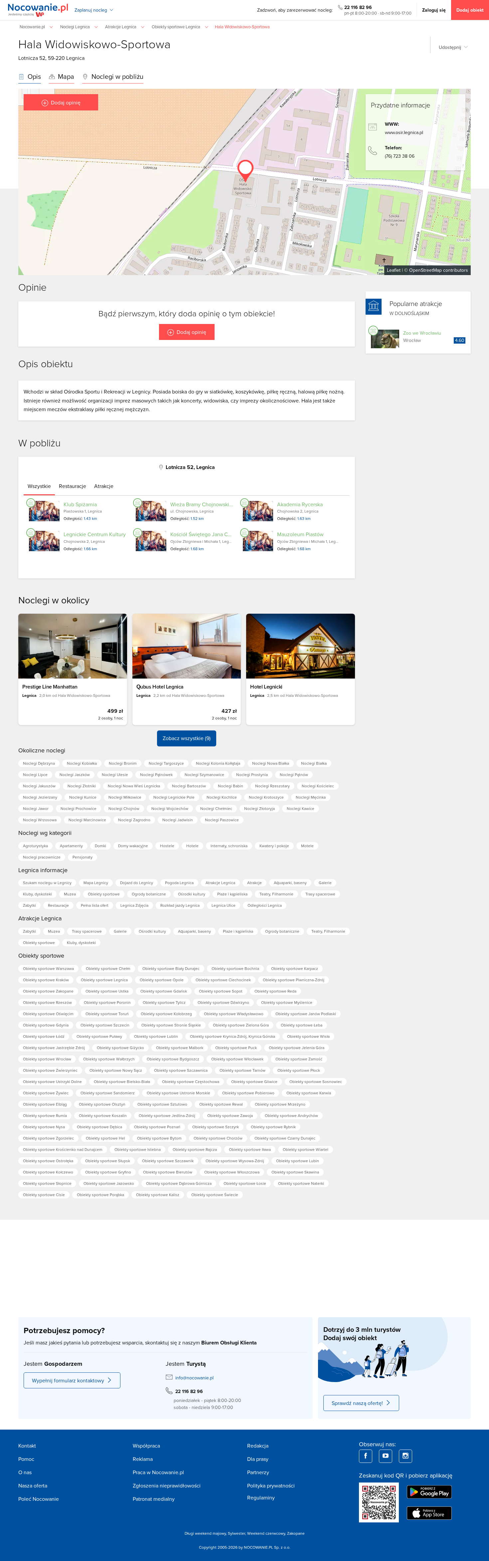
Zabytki (29, 905)
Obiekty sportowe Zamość (298, 1059)
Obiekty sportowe (104, 894)
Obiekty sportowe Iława (250, 1149)
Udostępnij (450, 47)
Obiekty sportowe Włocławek (237, 1059)
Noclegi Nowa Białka (270, 763)
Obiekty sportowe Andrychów (291, 1115)
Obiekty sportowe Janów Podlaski (305, 1013)
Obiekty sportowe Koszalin (103, 1115)
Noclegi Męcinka (311, 797)
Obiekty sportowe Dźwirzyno (223, 1002)
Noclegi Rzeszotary (272, 786)
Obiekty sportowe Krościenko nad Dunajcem (62, 1149)
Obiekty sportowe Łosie (245, 1183)
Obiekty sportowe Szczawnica (181, 1070)
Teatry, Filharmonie (276, 894)
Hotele (192, 846)
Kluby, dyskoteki (37, 894)
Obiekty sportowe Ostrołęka (48, 1161)
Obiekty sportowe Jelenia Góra (296, 1047)
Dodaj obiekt (470, 10)
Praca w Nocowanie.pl (158, 1472)
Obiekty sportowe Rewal (221, 1104)
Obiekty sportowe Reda (275, 991)
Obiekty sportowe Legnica (104, 980)
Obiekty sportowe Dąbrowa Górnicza (179, 1183)
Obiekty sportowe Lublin (156, 1036)
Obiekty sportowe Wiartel (305, 1149)
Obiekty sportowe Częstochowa (190, 1081)
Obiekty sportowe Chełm (108, 968)
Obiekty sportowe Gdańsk (163, 991)
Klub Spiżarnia (80, 504)
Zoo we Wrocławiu (422, 333)
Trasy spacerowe (320, 894)
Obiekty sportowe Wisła (308, 1036)
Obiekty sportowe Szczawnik (168, 1161)
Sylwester (236, 1533)
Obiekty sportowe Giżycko (120, 1047)
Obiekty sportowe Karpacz (294, 968)
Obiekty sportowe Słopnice (47, 1183)
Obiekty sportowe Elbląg (45, 1104)
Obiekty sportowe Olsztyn (102, 1104)
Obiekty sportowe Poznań (157, 1127)
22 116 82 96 (358, 7)
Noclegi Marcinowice (87, 820)
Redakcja (257, 1445)
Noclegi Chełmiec (216, 808)
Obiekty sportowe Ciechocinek (223, 980)
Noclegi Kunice (82, 797)
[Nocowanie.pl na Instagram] (405, 1456)
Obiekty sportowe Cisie (44, 1194)
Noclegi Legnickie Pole (174, 797)
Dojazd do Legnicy (136, 882)
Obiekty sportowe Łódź (44, 1036)
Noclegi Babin (230, 786)
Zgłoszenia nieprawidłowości (167, 1485)
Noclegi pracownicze (42, 857)
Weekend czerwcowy (266, 1533)
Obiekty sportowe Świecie (214, 1194)
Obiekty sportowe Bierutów (167, 1172)
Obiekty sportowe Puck (236, 1047)
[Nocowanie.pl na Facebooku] (365, 1456)
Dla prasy (257, 1459)
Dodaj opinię (66, 102)
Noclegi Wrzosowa (40, 820)
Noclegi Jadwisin (177, 820)
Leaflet (394, 270)
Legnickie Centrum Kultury (95, 534)
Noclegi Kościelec (318, 786)
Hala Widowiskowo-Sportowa (94, 44)
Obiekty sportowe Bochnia (235, 968)
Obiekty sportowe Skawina (295, 1172)
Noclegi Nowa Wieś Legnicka (134, 786)
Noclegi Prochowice (78, 808)
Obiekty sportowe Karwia (308, 1093)
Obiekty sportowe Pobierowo (248, 1093)
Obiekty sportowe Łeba (301, 1025)
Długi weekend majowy (205, 1533)
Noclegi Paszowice (222, 820)
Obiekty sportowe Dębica (99, 1127)
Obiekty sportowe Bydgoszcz (173, 1059)
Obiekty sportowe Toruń (107, 1013)
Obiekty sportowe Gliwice (254, 1081)
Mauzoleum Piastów (300, 534)
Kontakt (27, 1445)
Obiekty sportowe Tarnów (242, 1070)
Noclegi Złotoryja (259, 808)
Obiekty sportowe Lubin (297, 1161)
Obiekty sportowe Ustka (106, 991)
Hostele (167, 846)
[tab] (39, 486)
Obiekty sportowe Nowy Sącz (115, 1070)
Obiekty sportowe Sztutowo (162, 1104)
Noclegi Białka (314, 763)
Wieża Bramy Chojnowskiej (202, 504)
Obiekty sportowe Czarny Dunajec (284, 1138)
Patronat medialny (154, 1498)
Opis (33, 76)
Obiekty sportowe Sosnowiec (315, 1081)
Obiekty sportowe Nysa (44, 1127)
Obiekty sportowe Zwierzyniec (50, 1070)
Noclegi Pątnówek (156, 774)
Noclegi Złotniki (82, 786)
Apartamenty (71, 846)
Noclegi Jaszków (75, 774)
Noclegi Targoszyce (166, 763)
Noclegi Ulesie (115, 774)
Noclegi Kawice (300, 808)
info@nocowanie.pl (194, 1377)
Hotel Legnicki (266, 687)
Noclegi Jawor (36, 808)
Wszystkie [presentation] (39, 486)
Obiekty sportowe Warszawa (48, 968)
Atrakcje (254, 882)
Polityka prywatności (271, 1485)
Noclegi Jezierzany (40, 797)
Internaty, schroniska (229, 846)
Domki (100, 846)
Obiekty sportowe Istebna (137, 1149)
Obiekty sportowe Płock (298, 1070)
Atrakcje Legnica (220, 882)
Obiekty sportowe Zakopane (48, 991)
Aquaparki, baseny (290, 882)
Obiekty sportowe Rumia (45, 1115)
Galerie (325, 882)
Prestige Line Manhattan (50, 687)
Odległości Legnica (264, 905)
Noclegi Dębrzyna (39, 763)
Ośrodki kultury (191, 894)
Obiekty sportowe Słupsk (107, 1161)
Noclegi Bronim (123, 763)
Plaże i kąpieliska (232, 894)
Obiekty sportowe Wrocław (47, 1059)
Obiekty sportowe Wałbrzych (109, 1059)
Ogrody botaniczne (149, 894)
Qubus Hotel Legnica (160, 687)
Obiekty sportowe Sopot (221, 991)
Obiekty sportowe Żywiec (46, 1093)
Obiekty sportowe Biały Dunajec (171, 968)
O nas (25, 1472)
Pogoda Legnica (179, 882)
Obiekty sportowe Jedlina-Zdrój (167, 1115)
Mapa (65, 76)
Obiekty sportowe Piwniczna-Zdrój (293, 980)
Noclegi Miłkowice (124, 797)
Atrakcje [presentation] (103, 486)
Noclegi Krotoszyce (266, 797)
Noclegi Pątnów (294, 774)
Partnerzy (258, 1472)
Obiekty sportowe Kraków (46, 980)
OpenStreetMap (425, 270)
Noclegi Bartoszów (189, 786)
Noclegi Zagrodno (134, 820)
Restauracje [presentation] (72, 486)
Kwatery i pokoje (274, 846)
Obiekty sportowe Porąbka (100, 1194)
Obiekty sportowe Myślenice (286, 1002)
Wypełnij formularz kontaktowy (68, 1380)
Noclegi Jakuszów (39, 786)
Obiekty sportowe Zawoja (230, 1115)
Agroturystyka (35, 846)
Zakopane (296, 1533)
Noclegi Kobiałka (82, 763)
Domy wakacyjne (133, 846)
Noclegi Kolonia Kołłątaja (218, 763)
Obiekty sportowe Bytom (159, 1138)
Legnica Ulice (224, 905)
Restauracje (58, 905)
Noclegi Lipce (35, 774)
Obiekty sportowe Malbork (179, 1047)
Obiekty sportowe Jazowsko (108, 1183)
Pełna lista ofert (94, 905)
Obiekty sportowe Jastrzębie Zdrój (54, 1047)
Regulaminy (261, 1497)
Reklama (143, 1459)
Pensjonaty (82, 857)
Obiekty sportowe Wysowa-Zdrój (235, 1161)
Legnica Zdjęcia (134, 905)
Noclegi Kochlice (222, 797)
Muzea (70, 894)
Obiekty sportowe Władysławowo (233, 1013)
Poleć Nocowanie (38, 1498)
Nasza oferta (32, 1485)
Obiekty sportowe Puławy (99, 1036)
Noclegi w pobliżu (116, 76)
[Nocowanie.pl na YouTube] (385, 1456)
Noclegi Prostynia (252, 774)
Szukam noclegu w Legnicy (47, 882)
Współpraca (146, 1445)
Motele (307, 846)
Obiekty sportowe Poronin (107, 1002)
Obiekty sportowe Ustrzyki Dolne (52, 1081)
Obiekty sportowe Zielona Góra (241, 1025)
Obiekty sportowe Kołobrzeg (166, 1013)
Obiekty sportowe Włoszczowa (231, 1172)
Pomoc (26, 1459)
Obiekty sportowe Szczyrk (215, 1127)
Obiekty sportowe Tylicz (164, 1002)
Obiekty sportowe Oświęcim (48, 1013)
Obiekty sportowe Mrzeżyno (280, 1104)
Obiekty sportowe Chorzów (218, 1138)
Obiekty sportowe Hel (105, 1138)
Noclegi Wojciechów (169, 808)
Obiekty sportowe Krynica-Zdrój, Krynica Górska (232, 1036)
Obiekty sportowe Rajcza (195, 1149)
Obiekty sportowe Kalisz (157, 1194)
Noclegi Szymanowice (204, 774)
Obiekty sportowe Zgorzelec (48, 1138)
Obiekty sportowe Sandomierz (108, 1093)
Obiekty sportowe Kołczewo (48, 1172)
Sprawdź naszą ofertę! (357, 1403)
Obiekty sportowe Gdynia (46, 1025)
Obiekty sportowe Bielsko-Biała (122, 1081)
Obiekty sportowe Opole (162, 980)
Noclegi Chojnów (123, 808)
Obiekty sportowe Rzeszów (47, 1002)
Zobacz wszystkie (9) (187, 738)
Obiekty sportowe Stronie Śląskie (171, 1025)
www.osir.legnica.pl (404, 132)
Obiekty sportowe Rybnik (273, 1127)
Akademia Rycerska (300, 504)
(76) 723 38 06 (399, 156)
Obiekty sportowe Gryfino (108, 1172)
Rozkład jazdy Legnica (180, 905)
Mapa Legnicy (95, 882)
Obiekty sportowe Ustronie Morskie (178, 1093)
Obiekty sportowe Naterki (301, 1183)
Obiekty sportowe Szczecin (105, 1025)
